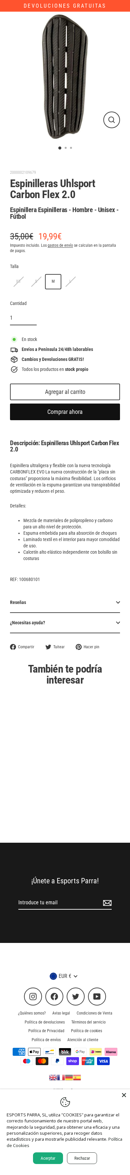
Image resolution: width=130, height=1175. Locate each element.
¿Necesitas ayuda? (27, 622)
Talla (14, 266)
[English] (53, 1077)
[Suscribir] (106, 903)
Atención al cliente (82, 1039)
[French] (61, 1077)
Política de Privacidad (46, 1030)
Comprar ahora (65, 411)
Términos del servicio (88, 1022)
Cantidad (18, 303)
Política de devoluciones (45, 1022)
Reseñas (18, 602)
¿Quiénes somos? (32, 1013)
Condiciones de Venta (94, 1013)
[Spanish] (77, 1077)
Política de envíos (46, 1039)
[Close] (124, 1095)
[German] (69, 1077)
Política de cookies (86, 1030)
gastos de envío (60, 245)
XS (18, 281)
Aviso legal (61, 1013)
